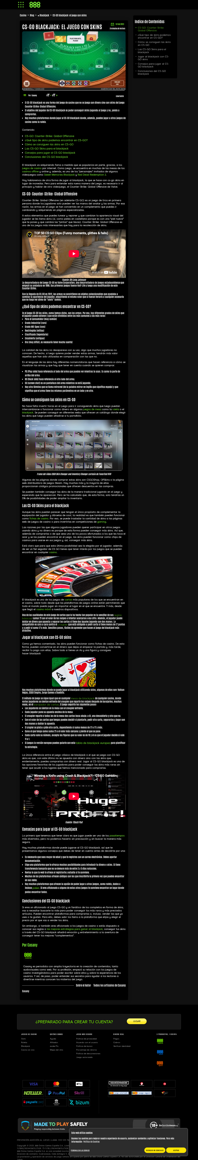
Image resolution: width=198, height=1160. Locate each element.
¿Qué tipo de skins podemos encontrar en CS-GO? (56, 140)
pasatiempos (117, 835)
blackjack (27, 412)
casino (53, 552)
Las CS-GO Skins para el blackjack (47, 148)
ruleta (115, 409)
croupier (63, 624)
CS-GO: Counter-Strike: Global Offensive (49, 136)
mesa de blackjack (83, 698)
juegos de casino (32, 168)
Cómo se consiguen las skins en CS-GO (49, 144)
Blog (32, 15)
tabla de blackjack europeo (93, 743)
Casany (34, 95)
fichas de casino (39, 518)
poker (35, 888)
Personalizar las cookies (80, 1150)
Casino (23, 15)
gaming (101, 521)
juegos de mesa (92, 409)
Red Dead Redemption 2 (92, 174)
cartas (68, 599)
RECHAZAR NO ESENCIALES (155, 1150)
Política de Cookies (91, 1141)
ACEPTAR (176, 1150)
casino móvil (43, 609)
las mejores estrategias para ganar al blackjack (75, 929)
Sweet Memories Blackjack (59, 174)
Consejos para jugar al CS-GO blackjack (50, 152)
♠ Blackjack (43, 15)
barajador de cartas (46, 704)
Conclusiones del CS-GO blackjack (46, 156)
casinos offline (30, 171)
